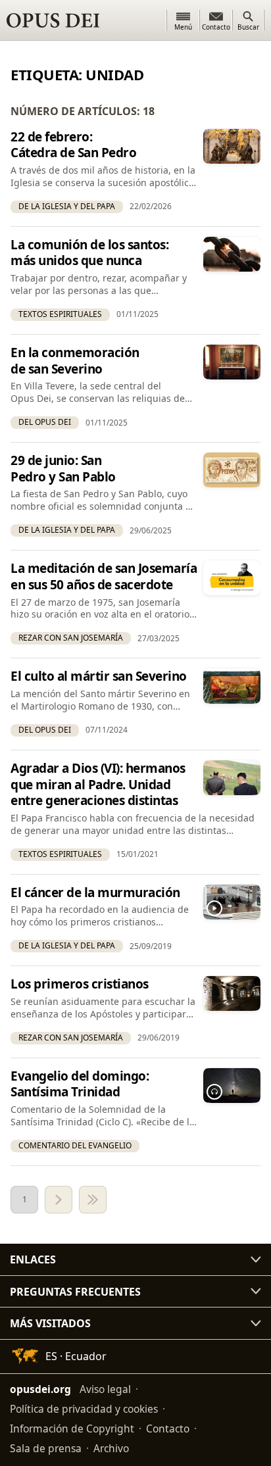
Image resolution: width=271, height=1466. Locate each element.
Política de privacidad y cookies (84, 1409)
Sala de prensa (46, 1448)
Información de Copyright (72, 1428)
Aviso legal (105, 1389)
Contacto (167, 1428)
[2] (58, 1199)
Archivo (111, 1448)
